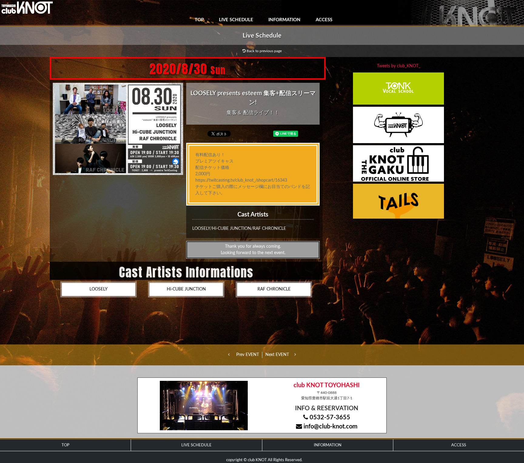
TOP (199, 20)
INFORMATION (284, 20)
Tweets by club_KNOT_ (398, 66)
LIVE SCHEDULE (236, 20)
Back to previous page (264, 51)
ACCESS (324, 20)
